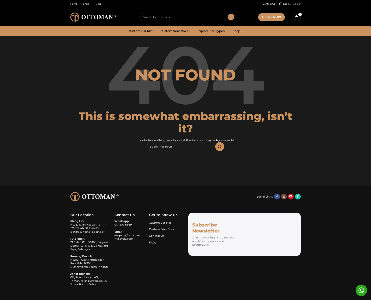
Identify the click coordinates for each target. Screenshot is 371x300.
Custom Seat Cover (162, 229)
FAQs (152, 242)
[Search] (231, 17)
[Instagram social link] (284, 196)
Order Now (271, 17)
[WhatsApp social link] (298, 196)
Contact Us (156, 235)
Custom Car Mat (160, 222)
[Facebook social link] (277, 196)
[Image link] (94, 196)
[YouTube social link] (291, 196)
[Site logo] (93, 17)
